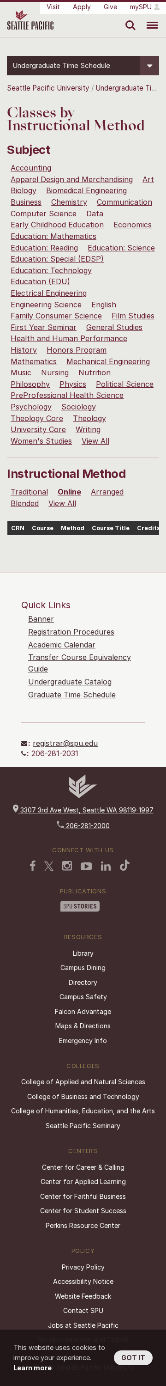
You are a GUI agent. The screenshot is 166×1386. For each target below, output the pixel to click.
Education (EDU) (40, 281)
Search (128, 18)
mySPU (141, 7)
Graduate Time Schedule (72, 694)
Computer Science (44, 213)
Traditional (29, 491)
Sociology (78, 406)
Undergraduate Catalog (70, 681)
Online (69, 491)
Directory (83, 982)
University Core (38, 429)
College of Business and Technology (83, 1096)
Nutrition (94, 372)
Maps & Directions (83, 1026)
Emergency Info (83, 1040)
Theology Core (37, 418)
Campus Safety (83, 997)
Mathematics (34, 361)
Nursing (55, 372)
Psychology (31, 406)
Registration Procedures (71, 631)
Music (21, 372)
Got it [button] (133, 1358)
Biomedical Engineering (86, 190)
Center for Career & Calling (83, 1167)
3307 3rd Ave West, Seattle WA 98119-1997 (86, 810)
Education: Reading (44, 247)
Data (94, 213)
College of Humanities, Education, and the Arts (83, 1111)
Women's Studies (41, 441)
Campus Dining (83, 967)
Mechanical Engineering (108, 361)
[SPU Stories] (80, 906)
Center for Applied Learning (83, 1181)
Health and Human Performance (69, 338)
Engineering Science (46, 304)
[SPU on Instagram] (67, 866)
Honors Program (77, 349)
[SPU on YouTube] (86, 866)
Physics (72, 384)
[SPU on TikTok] (125, 865)
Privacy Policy (83, 1267)
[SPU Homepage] (83, 796)
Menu (148, 18)
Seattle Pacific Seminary (83, 1126)
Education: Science (121, 247)
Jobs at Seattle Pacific (83, 1325)
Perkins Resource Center (83, 1225)
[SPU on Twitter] (48, 866)
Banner (41, 618)
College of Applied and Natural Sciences (83, 1082)
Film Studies (133, 315)
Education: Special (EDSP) (57, 258)
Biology (23, 190)
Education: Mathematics (53, 236)
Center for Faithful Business (83, 1196)
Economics (132, 224)
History (24, 349)
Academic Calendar (61, 644)
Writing (88, 429)
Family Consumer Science (56, 315)
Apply (82, 7)
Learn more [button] (32, 1368)
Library (83, 953)
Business (26, 202)
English (103, 304)
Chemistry (69, 202)
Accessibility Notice (83, 1281)
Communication (124, 202)
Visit (53, 7)
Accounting (31, 167)
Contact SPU (83, 1310)
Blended (25, 503)
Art (148, 179)
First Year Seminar (44, 327)
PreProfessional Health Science (67, 395)
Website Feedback (83, 1296)
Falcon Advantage (83, 1011)
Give (110, 7)
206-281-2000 (87, 826)
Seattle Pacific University (48, 88)
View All (95, 441)
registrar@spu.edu (65, 743)
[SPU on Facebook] (33, 866)
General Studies (114, 327)
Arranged (107, 491)
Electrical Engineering (49, 293)
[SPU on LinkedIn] (106, 866)
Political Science (125, 384)
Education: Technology (51, 270)
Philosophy (30, 384)
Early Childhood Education (57, 224)
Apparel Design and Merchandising (72, 179)
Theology (89, 418)
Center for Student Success (83, 1211)
